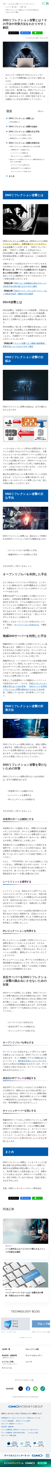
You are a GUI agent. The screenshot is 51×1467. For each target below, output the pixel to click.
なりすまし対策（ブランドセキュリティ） (22, 4)
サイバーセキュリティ (34, 1355)
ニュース (29, 1362)
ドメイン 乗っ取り (11, 7)
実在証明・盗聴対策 (9, 1356)
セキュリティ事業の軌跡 (8, 1435)
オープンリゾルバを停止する (26, 625)
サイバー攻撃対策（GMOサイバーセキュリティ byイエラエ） (20, 1430)
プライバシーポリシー (23, 1380)
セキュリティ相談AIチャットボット (12, 1424)
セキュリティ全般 (32, 1349)
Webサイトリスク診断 (23, 1421)
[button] (19, 1337)
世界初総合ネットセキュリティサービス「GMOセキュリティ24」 (21, 1418)
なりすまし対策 (10, 1363)
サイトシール (7, 1368)
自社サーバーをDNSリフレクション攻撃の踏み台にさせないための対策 (25, 689)
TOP (4, 4)
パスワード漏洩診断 (7, 1421)
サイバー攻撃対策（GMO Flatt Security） (13, 1433)
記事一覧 (23, 7)
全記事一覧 (6, 1349)
